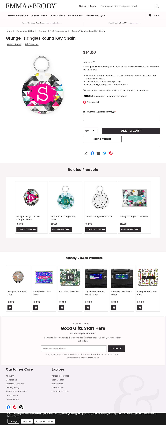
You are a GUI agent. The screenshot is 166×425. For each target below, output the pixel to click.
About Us (10, 375)
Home (9, 31)
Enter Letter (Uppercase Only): (99, 111)
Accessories (57, 15)
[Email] (98, 153)
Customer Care (19, 369)
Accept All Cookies (44, 421)
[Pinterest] (111, 153)
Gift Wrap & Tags (94, 15)
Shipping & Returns (15, 383)
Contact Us (11, 379)
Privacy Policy (12, 387)
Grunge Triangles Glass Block (134, 216)
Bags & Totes (38, 15)
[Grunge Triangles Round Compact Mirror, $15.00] (31, 198)
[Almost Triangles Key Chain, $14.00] (100, 198)
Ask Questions (31, 44)
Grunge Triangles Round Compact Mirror (28, 218)
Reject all (27, 421)
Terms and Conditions (16, 391)
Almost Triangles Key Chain (98, 216)
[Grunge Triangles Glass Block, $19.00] (135, 198)
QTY (87, 131)
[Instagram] (21, 407)
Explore (58, 369)
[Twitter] (104, 153)
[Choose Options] (9, 307)
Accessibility (12, 395)
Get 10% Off (116, 348)
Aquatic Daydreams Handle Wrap (94, 293)
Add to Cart (131, 131)
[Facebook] (92, 153)
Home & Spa (74, 15)
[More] (27, 15)
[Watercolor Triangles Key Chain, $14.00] (66, 198)
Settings (13, 421)
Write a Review (14, 44)
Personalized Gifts (17, 15)
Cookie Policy (12, 399)
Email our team (94, 358)
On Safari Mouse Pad (69, 291)
